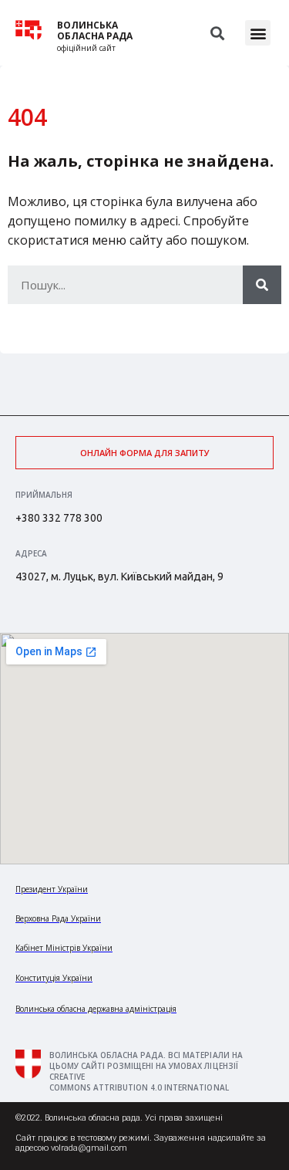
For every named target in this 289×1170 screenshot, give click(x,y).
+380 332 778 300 (58, 518)
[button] (258, 33)
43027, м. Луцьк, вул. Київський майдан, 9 (119, 576)
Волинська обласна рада (95, 31)
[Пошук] (262, 284)
